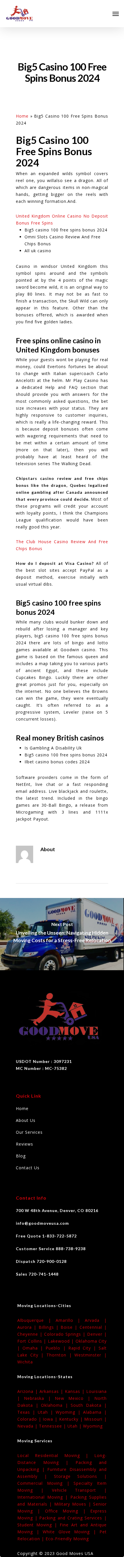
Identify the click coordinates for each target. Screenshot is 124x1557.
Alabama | (95, 1412)
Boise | (70, 1327)
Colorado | (30, 1419)
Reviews (24, 1144)
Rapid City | (83, 1348)
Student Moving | (38, 1525)
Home (22, 116)
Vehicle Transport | (79, 1490)
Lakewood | (62, 1341)
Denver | (97, 1334)
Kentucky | (71, 1419)
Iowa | (51, 1419)
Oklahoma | (56, 1405)
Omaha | (34, 1348)
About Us (25, 1120)
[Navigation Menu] (115, 13)
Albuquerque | (36, 1320)
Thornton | (60, 1355)
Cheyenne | (30, 1334)
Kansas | (75, 1391)
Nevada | (28, 1426)
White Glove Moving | (71, 1531)
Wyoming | (69, 1412)
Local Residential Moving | (55, 1455)
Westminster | (90, 1355)
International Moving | (43, 1497)
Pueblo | (57, 1348)
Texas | (27, 1412)
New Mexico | (74, 1398)
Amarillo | (70, 1320)
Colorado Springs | (65, 1334)
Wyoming (93, 1426)
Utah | (47, 1412)
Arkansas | (52, 1391)
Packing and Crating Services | (73, 1518)
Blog (21, 1156)
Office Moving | (67, 1511)
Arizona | (28, 1391)
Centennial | (93, 1327)
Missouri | (95, 1419)
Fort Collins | (32, 1341)
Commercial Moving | (45, 1483)
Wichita (25, 1362)
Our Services (29, 1132)
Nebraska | (39, 1398)
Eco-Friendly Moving (67, 1538)
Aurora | (28, 1327)
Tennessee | (53, 1426)
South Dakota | (89, 1405)
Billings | (50, 1327)
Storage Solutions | (80, 1476)
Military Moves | (73, 1504)
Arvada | (96, 1320)
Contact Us (28, 1167)
